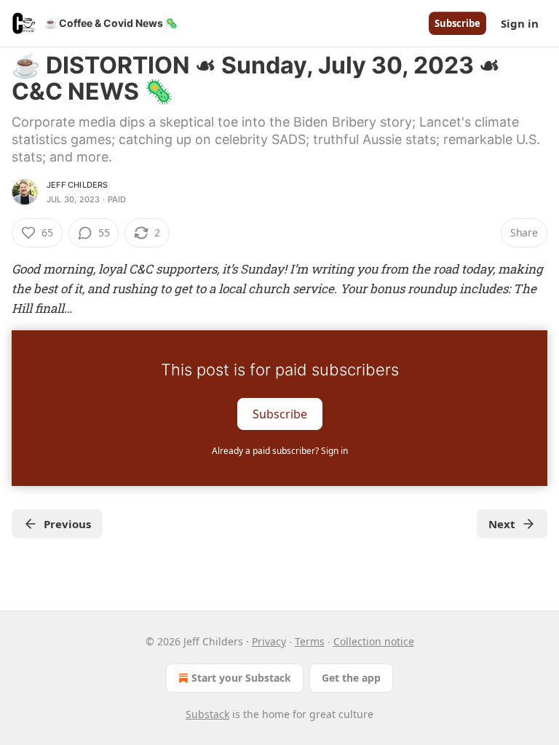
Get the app (351, 678)
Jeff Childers (77, 185)
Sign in (520, 23)
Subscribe (457, 23)
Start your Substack (241, 678)
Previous (67, 524)
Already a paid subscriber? (280, 451)
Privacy (269, 641)
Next (501, 524)
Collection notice (373, 641)
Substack (207, 714)
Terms (310, 641)
